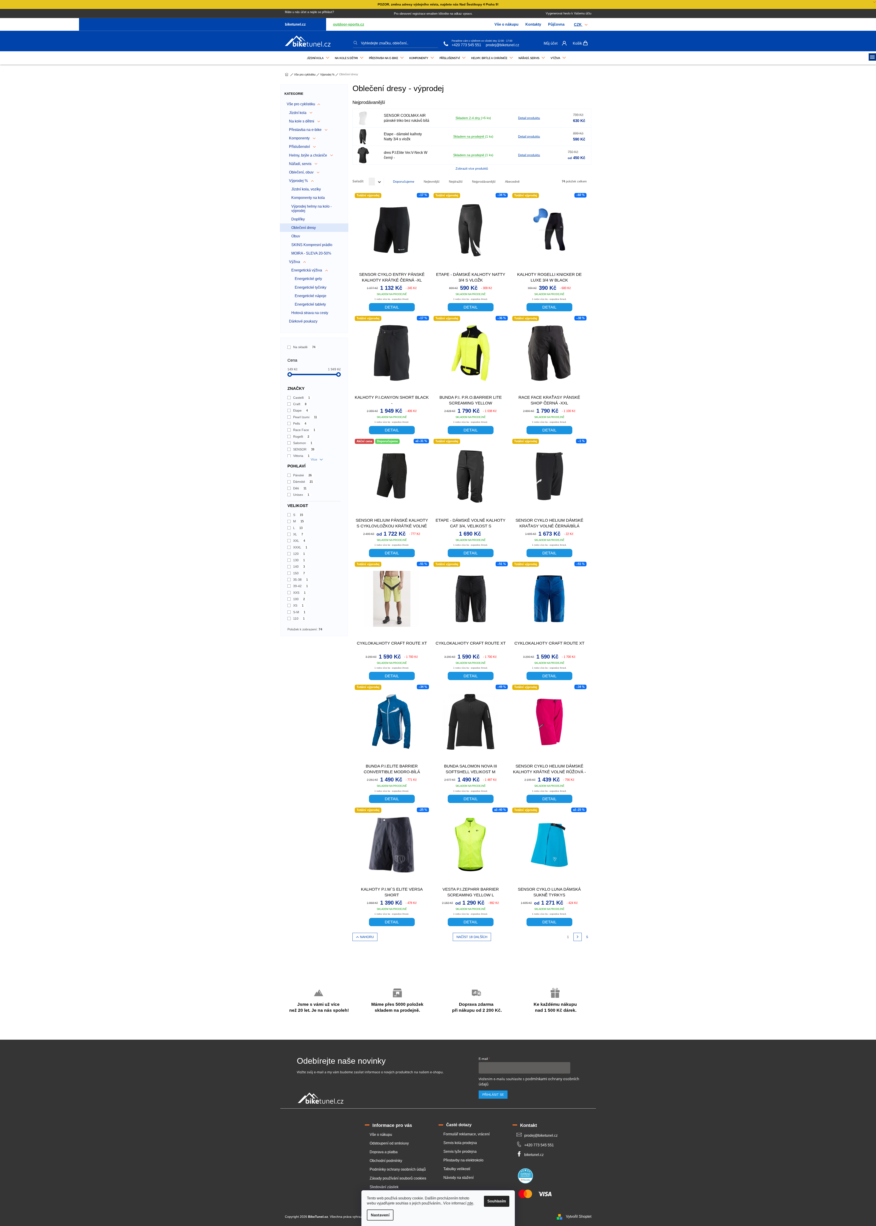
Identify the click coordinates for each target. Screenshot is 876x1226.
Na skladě (304, 347)
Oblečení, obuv (301, 172)
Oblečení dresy (303, 228)
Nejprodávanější (484, 181)
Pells (299, 423)
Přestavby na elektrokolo (463, 1160)
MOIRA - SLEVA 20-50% (311, 253)
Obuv (295, 236)
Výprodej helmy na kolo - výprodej (311, 208)
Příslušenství (300, 147)
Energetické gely (308, 279)
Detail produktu (529, 118)
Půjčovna (556, 24)
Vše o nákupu (506, 24)
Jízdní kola (298, 113)
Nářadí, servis (300, 164)
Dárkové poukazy (303, 321)
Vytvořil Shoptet (578, 1216)
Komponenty (300, 138)
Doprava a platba (384, 1152)
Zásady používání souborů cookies (398, 1178)
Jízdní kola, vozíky (306, 189)
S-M (299, 612)
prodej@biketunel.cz (502, 45)
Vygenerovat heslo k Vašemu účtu (568, 13)
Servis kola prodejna (460, 1143)
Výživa (295, 262)
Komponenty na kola (308, 198)
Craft (300, 404)
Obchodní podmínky (386, 1161)
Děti (300, 488)
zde (470, 1203)
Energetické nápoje (310, 296)
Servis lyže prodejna (460, 1151)
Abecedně (512, 181)
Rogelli (301, 436)
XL (298, 534)
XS (298, 605)
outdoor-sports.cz (348, 24)
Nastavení (380, 1215)
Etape (300, 410)
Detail (392, 307)
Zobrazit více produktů (472, 168)
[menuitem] (318, 57)
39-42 (300, 586)
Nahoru (367, 937)
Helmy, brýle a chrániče (308, 155)
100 (299, 599)
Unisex (301, 494)
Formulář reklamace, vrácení (466, 1134)
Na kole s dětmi (302, 121)
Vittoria (301, 456)
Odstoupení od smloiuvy (389, 1143)
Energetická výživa (307, 270)
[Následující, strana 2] (577, 937)
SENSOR (303, 449)
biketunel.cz (534, 1155)
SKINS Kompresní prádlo (311, 245)
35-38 (300, 579)
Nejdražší (456, 181)
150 (299, 573)
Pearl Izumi (305, 417)
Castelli (301, 397)
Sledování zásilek (384, 1187)
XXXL (300, 547)
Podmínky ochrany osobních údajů (398, 1169)
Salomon (302, 443)
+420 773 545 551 (466, 45)
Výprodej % (299, 181)
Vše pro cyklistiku (301, 104)
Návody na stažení (458, 1178)
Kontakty (533, 24)
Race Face (304, 430)
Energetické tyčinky (310, 287)
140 (299, 566)
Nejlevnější (431, 181)
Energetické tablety (310, 304)
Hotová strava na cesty (309, 313)
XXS (299, 592)
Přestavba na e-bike (305, 130)
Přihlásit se (493, 1094)
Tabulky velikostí (456, 1169)
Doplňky (298, 219)
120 (299, 554)
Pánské (302, 475)
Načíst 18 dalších (471, 937)
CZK (578, 25)
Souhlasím (496, 1201)
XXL (299, 540)
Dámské (303, 481)
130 (299, 560)
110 (299, 618)
